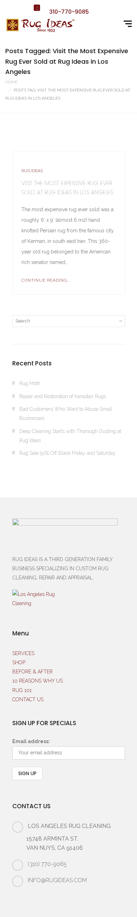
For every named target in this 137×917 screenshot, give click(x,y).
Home (11, 82)
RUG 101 (22, 690)
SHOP (18, 662)
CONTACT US (28, 699)
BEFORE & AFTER (32, 671)
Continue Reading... (45, 280)
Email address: (31, 741)
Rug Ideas (32, 170)
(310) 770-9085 (47, 864)
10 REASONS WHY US (37, 681)
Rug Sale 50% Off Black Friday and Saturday (67, 453)
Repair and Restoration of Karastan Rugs (62, 396)
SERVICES (23, 653)
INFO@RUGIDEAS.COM (57, 880)
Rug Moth (29, 383)
